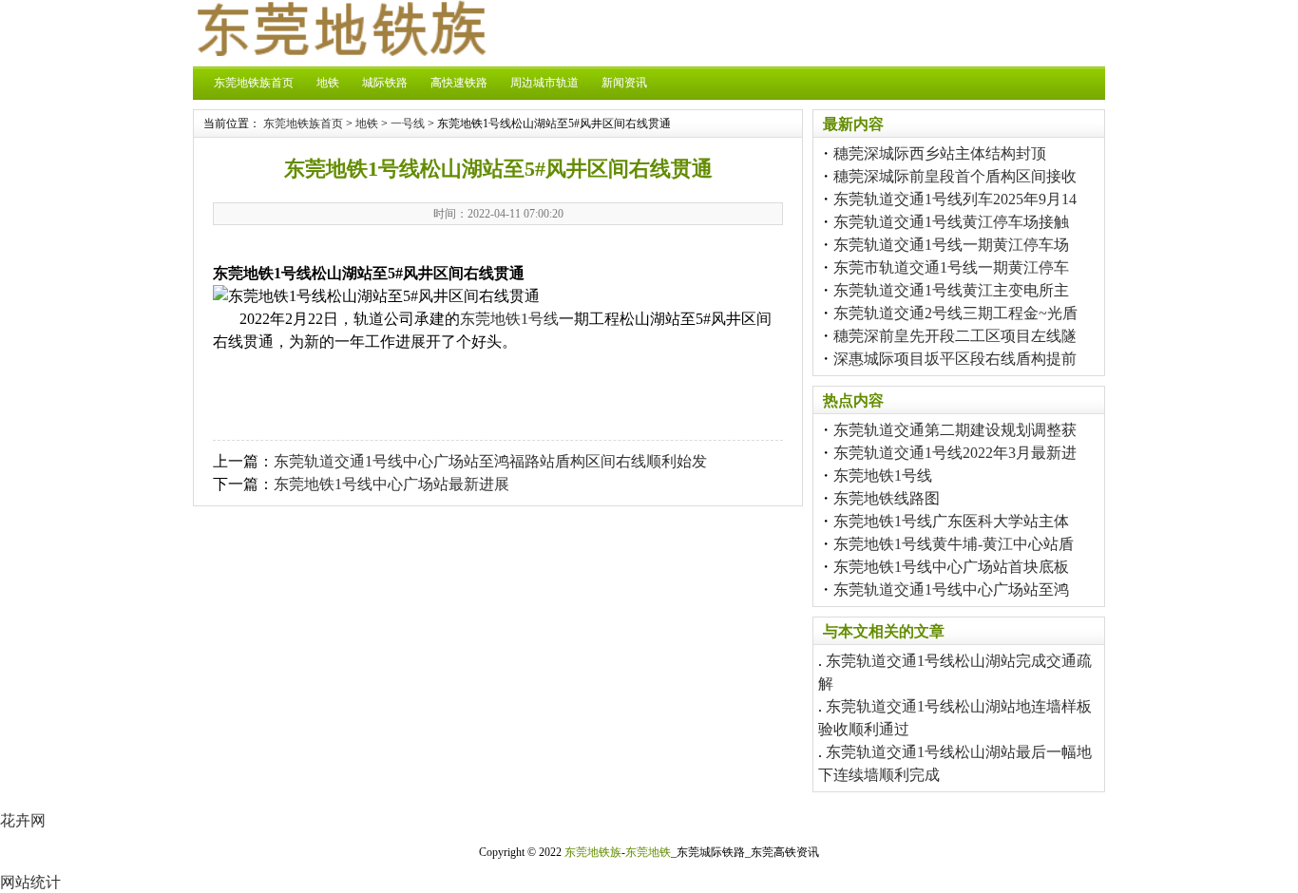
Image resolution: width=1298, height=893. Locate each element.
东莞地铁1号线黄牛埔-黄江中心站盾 (953, 544)
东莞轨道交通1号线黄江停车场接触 (951, 222)
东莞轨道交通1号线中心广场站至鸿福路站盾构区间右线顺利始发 (490, 461)
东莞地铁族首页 (254, 82)
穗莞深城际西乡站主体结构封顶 (939, 153)
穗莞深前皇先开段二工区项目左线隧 (955, 336)
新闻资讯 (624, 82)
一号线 (408, 123)
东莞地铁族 (592, 852)
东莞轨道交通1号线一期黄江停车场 (951, 245)
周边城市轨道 (544, 82)
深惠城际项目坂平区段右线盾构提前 (955, 359)
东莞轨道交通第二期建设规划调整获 (955, 430)
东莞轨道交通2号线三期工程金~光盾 (955, 313)
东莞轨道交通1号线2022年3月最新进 (955, 453)
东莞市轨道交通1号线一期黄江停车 (951, 267)
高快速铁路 (458, 82)
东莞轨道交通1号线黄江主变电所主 (951, 290)
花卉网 (23, 820)
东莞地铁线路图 (886, 498)
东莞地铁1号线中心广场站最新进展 (391, 484)
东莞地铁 (648, 852)
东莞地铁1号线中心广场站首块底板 (951, 567)
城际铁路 (385, 82)
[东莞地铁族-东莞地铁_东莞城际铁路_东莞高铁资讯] (340, 51)
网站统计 (30, 882)
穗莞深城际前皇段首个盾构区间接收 (955, 176)
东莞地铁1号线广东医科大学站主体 (951, 521)
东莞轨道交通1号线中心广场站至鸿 (951, 589)
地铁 (327, 82)
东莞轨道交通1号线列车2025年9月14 (955, 199)
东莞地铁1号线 (509, 319)
